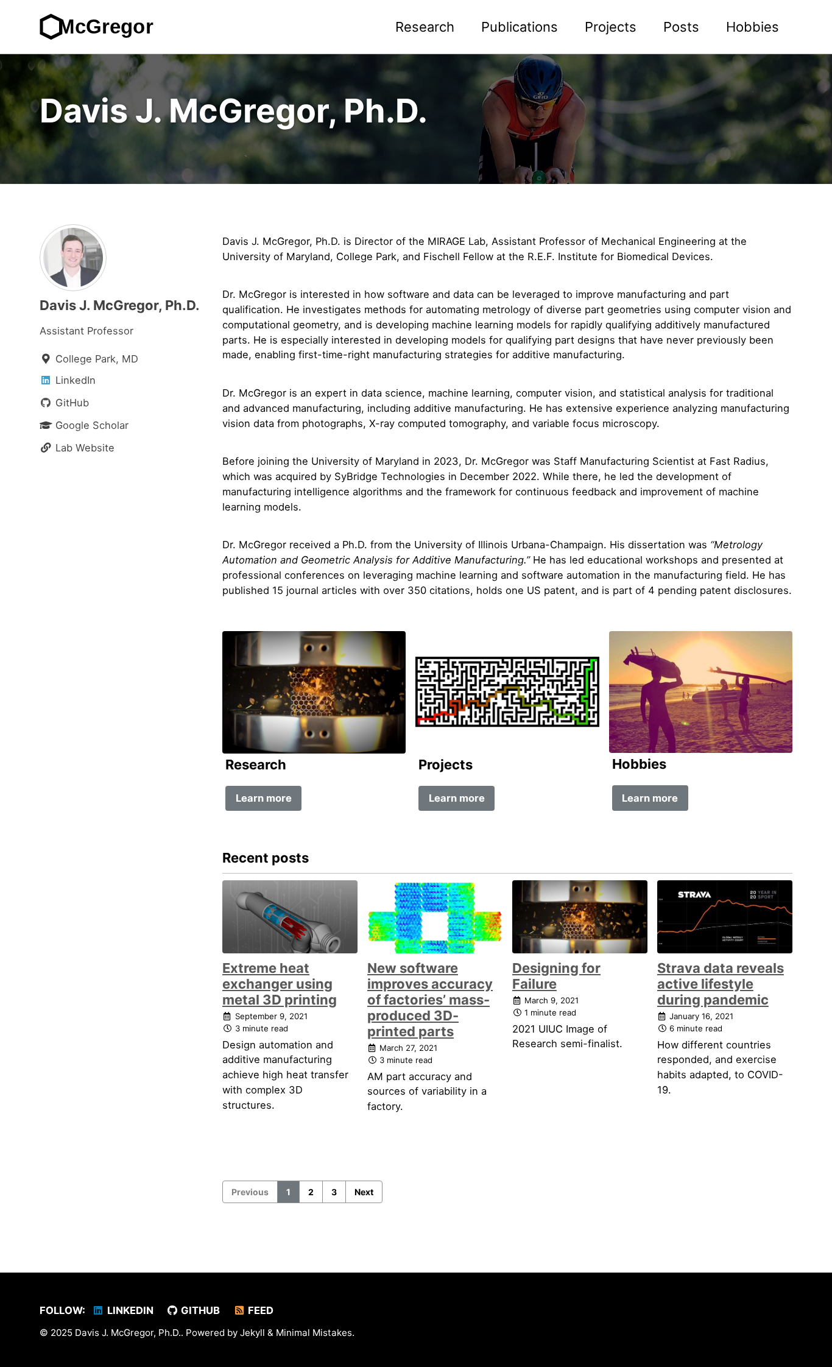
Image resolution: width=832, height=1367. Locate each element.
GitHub (199, 1310)
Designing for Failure (556, 976)
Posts (681, 27)
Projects (610, 27)
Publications (519, 27)
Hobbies (752, 27)
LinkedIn (129, 1310)
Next (363, 1192)
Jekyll (252, 1332)
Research (424, 27)
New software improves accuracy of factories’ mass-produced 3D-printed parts (430, 999)
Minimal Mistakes (314, 1332)
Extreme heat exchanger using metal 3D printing (279, 984)
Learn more (264, 798)
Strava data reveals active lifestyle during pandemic (720, 984)
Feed (259, 1310)
